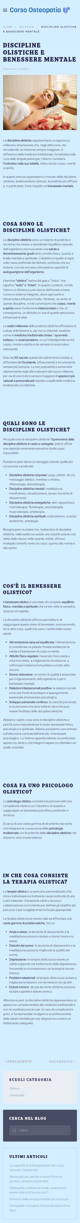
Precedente (19, 1061)
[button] (5, 10)
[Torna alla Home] (40, 10)
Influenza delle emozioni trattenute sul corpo (39, 1199)
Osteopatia (16, 1095)
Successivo (61, 1061)
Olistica (24, 69)
